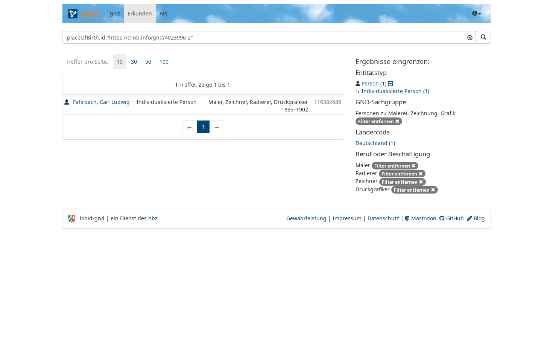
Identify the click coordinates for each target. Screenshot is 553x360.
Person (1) (374, 83)
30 (134, 61)
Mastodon (423, 218)
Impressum (347, 218)
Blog (478, 218)
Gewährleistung (306, 218)
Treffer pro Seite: (87, 61)
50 (148, 61)
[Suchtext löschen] (470, 37)
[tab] (119, 61)
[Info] (476, 13)
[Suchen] (483, 37)
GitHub (454, 218)
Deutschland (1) (375, 142)
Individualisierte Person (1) (395, 91)
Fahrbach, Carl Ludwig (101, 101)
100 (164, 61)
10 (120, 61)
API (164, 13)
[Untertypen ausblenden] (390, 83)
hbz (153, 218)
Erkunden (140, 13)
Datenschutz (383, 218)
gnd (115, 13)
